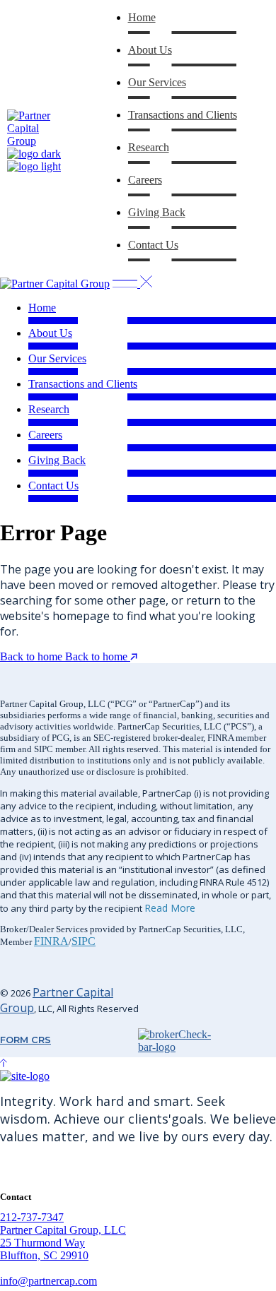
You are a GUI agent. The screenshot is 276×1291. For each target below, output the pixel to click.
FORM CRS (25, 1039)
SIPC (83, 941)
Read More (169, 908)
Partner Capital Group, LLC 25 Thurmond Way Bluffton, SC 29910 (63, 1242)
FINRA (51, 941)
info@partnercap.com (48, 1281)
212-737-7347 (32, 1217)
